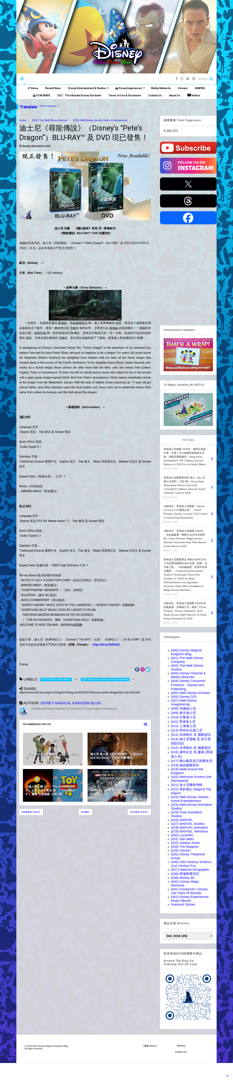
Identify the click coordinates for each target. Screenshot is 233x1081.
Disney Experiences (130, 88)
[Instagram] (181, 79)
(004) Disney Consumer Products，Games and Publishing (188, 685)
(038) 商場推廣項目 (185, 874)
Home (34, 88)
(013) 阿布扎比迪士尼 (186, 730)
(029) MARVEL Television (189, 831)
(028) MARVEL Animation (189, 827)
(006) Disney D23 (183, 696)
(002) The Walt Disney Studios (49, 120)
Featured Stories (183, 904)
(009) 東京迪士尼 (183, 713)
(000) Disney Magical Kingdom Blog (186, 652)
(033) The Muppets (185, 846)
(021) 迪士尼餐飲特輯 (186, 785)
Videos (195, 95)
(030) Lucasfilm (182, 835)
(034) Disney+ (181, 850)
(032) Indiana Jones (185, 843)
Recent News (53, 88)
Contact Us (155, 95)
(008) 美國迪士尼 (183, 708)
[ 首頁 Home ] (150, 1046)
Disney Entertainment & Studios (87, 88)
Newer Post (31, 812)
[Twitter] (187, 79)
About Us (174, 95)
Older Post (139, 812)
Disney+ (183, 88)
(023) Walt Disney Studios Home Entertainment (100, 120)
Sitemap (181, 1045)
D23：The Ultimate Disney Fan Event (79, 95)
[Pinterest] (193, 79)
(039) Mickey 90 (182, 878)
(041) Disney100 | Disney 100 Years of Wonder (189, 891)
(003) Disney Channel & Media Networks (188, 675)
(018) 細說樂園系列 (185, 765)
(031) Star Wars (182, 839)
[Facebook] (176, 79)
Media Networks (161, 88)
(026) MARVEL (182, 820)
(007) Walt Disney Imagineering (184, 702)
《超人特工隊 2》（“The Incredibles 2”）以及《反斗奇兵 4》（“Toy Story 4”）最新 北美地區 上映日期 (50, 790)
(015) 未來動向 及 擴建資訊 (191, 748)
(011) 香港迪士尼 (183, 721)
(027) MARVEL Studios (188, 824)
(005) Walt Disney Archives (190, 693)
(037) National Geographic (190, 869)
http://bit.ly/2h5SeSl (106, 644)
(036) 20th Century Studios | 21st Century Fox (191, 864)
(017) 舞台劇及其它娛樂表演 (191, 761)
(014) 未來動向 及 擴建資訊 (191, 734)
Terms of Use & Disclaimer (124, 95)
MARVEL (200, 88)
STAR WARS (42, 95)
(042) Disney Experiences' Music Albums (190, 898)
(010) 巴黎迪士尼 (183, 717)
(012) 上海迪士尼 (183, 726)
